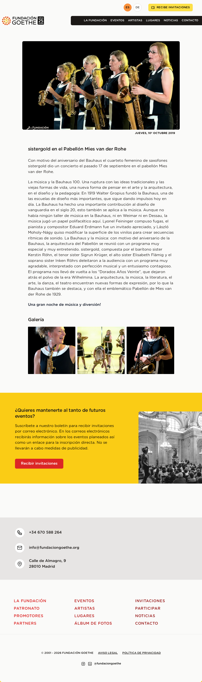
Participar (148, 608)
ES (127, 7)
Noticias (171, 20)
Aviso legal (108, 653)
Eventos (117, 20)
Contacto (190, 20)
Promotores (28, 616)
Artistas (135, 20)
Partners (25, 623)
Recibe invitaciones (173, 7)
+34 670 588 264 (45, 532)
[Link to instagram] (83, 664)
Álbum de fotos (93, 623)
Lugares (153, 20)
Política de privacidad (141, 653)
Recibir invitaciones (39, 463)
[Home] (22, 20)
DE (138, 7)
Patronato (27, 608)
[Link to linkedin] (90, 664)
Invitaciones (150, 601)
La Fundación (95, 20)
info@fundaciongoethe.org (54, 548)
